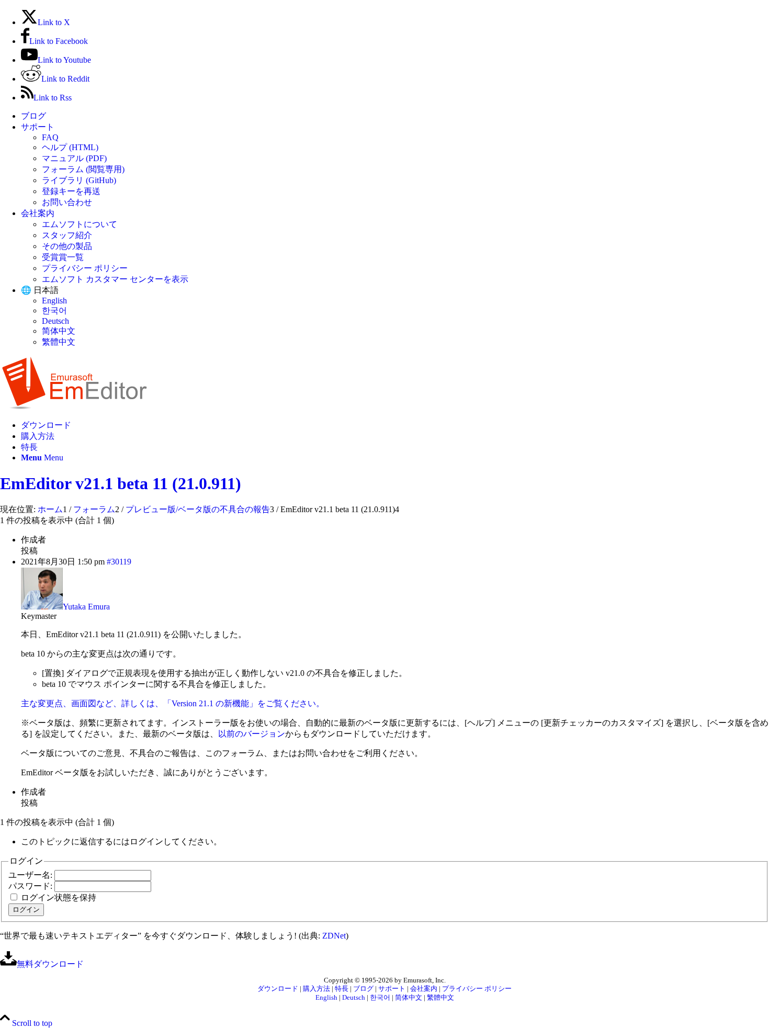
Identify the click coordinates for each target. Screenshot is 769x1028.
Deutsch (55, 321)
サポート (37, 126)
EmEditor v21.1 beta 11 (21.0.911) (120, 483)
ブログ (33, 115)
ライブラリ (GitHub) (79, 180)
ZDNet (334, 935)
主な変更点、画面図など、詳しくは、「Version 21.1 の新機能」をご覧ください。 (172, 703)
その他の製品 (67, 246)
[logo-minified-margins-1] (74, 406)
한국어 (54, 310)
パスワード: (31, 886)
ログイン (26, 909)
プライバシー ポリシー (85, 268)
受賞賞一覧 (63, 257)
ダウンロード (277, 988)
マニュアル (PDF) (74, 158)
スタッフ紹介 (67, 235)
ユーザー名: (31, 875)
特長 (341, 988)
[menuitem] (395, 116)
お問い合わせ (67, 202)
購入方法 (316, 988)
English (54, 300)
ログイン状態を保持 (58, 897)
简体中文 (58, 330)
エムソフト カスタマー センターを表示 (115, 279)
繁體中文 (58, 341)
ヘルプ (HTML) (70, 147)
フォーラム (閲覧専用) (83, 169)
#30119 (119, 561)
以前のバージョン (251, 733)
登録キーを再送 (71, 191)
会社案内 (37, 213)
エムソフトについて (79, 224)
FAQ (50, 137)
